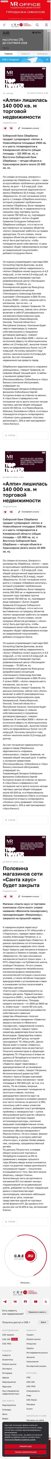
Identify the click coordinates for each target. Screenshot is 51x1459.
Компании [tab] (41, 52)
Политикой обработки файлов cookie (20, 1439)
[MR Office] (24, 10)
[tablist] (24, 52)
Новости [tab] (24, 52)
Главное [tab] (8, 52)
